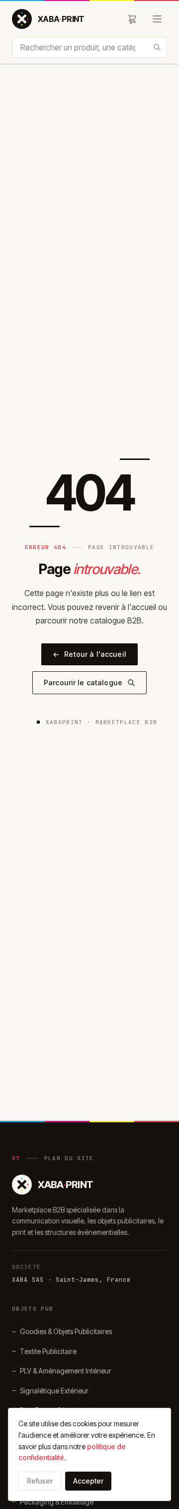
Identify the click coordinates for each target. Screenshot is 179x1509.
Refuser (40, 1481)
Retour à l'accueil (89, 654)
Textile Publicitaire (48, 1351)
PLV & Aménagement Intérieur (65, 1370)
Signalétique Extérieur (54, 1390)
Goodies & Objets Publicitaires (66, 1331)
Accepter (88, 1481)
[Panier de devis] (132, 19)
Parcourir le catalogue (83, 682)
